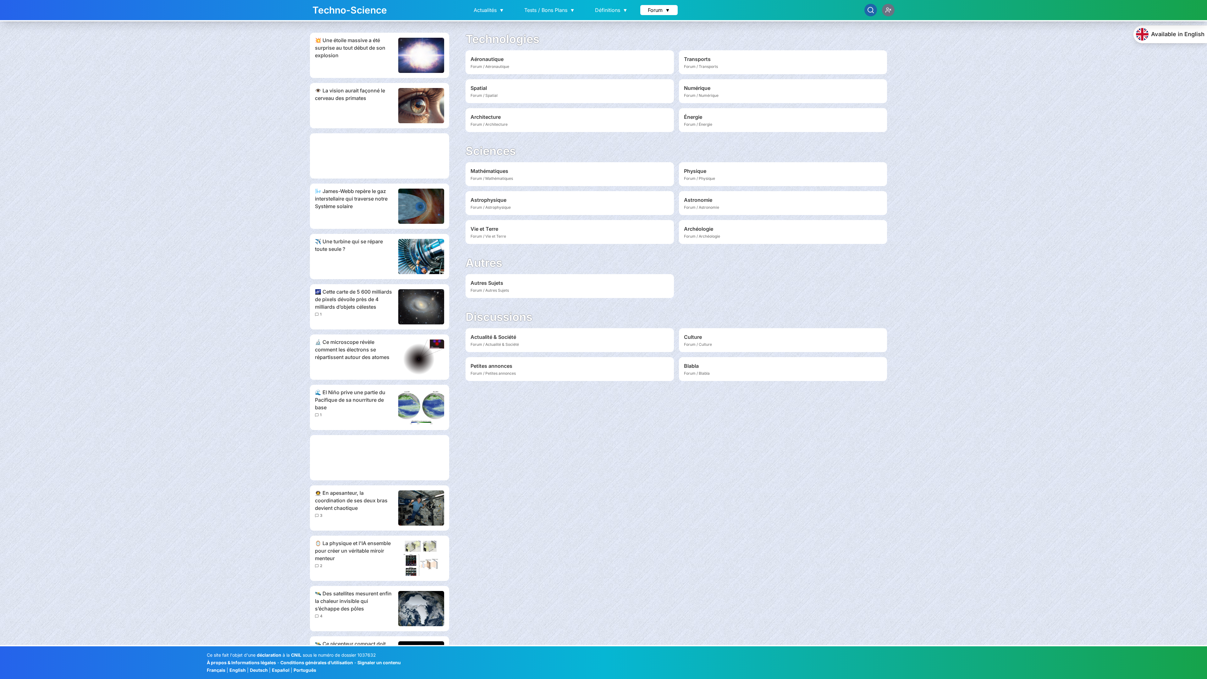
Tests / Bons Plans (549, 10)
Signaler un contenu (379, 662)
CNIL (296, 655)
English (237, 670)
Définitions (611, 10)
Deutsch (259, 670)
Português (305, 670)
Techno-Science (349, 10)
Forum (659, 10)
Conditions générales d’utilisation (316, 662)
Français (216, 670)
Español (280, 670)
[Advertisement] (379, 156)
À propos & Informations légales (241, 662)
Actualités (489, 10)
